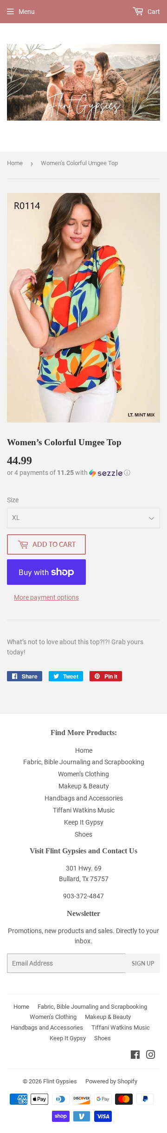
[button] (68, 472)
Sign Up (143, 963)
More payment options (46, 597)
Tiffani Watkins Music (84, 810)
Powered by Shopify (111, 1081)
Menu (27, 11)
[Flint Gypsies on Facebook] (135, 1056)
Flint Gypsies (60, 1081)
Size (13, 500)
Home (15, 163)
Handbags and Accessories (84, 798)
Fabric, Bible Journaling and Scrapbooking (83, 762)
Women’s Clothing (83, 774)
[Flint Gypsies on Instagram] (150, 1056)
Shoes (83, 834)
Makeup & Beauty (83, 786)
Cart (153, 11)
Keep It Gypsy (83, 822)
